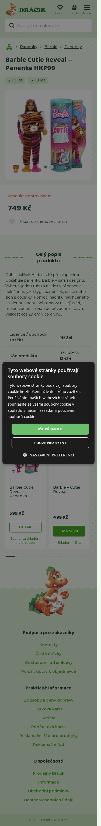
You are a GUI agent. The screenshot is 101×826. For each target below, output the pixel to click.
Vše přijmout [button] (50, 429)
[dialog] (48, 413)
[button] (48, 454)
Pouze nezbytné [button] (50, 442)
